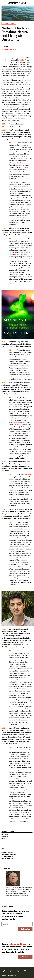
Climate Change (9, 23)
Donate (25, 956)
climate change (7, 852)
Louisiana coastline (9, 854)
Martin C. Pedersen (10, 49)
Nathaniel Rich (7, 856)
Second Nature (7, 858)
